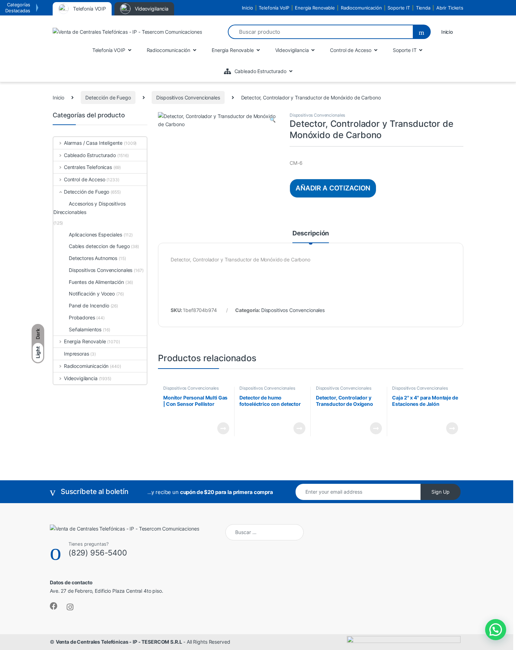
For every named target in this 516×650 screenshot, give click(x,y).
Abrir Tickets (449, 8)
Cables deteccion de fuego (99, 246)
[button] (273, 120)
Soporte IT (399, 8)
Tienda (423, 8)
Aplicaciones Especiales (95, 235)
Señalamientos (85, 329)
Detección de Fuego (108, 97)
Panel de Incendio (89, 305)
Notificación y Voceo (92, 294)
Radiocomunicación (361, 8)
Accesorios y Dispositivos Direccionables (89, 208)
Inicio (247, 8)
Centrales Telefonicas (88, 167)
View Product (220, 428)
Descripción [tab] (310, 233)
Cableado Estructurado (90, 155)
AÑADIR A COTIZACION (333, 188)
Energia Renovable (315, 8)
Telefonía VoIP (274, 8)
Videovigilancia (81, 378)
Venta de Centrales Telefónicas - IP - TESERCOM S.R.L (119, 642)
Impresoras (76, 354)
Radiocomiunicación (86, 366)
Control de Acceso (84, 179)
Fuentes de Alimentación (96, 282)
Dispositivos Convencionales (188, 97)
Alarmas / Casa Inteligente (93, 143)
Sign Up (440, 492)
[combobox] (320, 32)
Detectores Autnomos (93, 258)
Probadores (82, 317)
